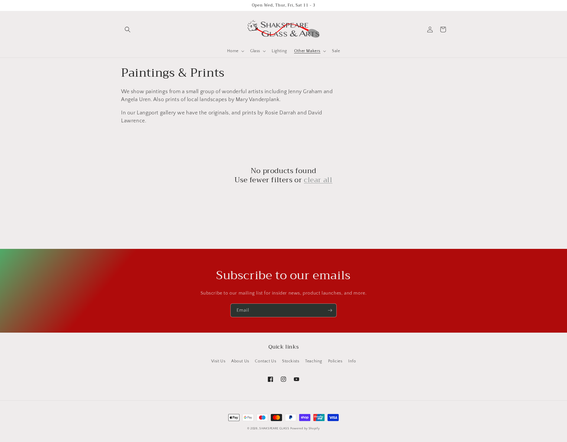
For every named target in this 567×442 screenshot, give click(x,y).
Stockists (290, 361)
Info (352, 361)
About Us (240, 361)
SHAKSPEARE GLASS (274, 428)
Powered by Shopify (305, 428)
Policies (335, 361)
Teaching (313, 361)
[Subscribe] (329, 310)
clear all (318, 180)
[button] (127, 29)
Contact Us (265, 361)
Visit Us (218, 361)
